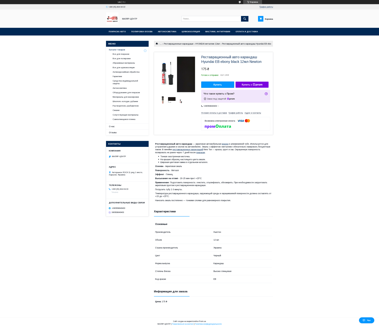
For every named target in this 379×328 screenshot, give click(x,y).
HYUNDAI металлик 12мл (207, 44)
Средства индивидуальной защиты (125, 82)
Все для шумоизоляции (124, 67)
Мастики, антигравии (217, 31)
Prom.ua (202, 321)
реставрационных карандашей (188, 149)
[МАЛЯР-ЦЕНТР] (112, 24)
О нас (112, 126)
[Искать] (244, 19)
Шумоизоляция (191, 31)
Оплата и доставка (247, 31)
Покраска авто (117, 31)
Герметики (117, 76)
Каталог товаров (117, 50)
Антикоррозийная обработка (126, 72)
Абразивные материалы (124, 63)
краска (225, 144)
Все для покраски (121, 54)
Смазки (116, 110)
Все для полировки (122, 58)
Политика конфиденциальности (208, 324)
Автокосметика (167, 31)
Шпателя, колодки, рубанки (125, 101)
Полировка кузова (141, 31)
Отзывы (113, 132)
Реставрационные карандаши (178, 44)
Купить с (247, 84)
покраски (200, 152)
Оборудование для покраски (126, 92)
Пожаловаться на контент (182, 324)
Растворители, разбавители (126, 106)
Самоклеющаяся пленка (124, 119)
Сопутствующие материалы (125, 115)
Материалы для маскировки (126, 97)
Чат (369, 320)
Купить (217, 84)
